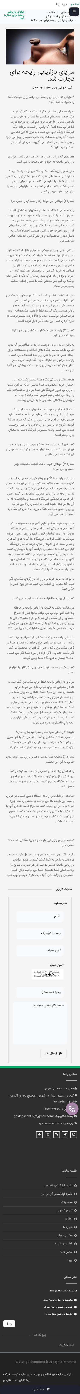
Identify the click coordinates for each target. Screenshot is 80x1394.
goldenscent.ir (49, 1123)
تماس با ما (66, 1252)
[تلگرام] (65, 1134)
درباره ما (68, 1227)
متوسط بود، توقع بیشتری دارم (59, 1314)
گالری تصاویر (65, 1210)
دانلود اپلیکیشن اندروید (58, 1185)
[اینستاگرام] (73, 1134)
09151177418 (51, 1109)
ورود (70, 1260)
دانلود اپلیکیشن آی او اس (57, 1194)
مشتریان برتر (65, 1235)
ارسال (9, 1323)
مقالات (69, 1218)
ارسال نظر (51, 1053)
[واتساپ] (48, 1134)
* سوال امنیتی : (56, 965)
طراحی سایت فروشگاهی (57, 1374)
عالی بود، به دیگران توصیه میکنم (58, 1300)
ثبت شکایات (66, 1345)
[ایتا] (56, 1134)
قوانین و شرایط (63, 1243)
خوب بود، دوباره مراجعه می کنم (58, 1307)
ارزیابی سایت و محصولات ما (63, 1291)
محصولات (67, 1202)
